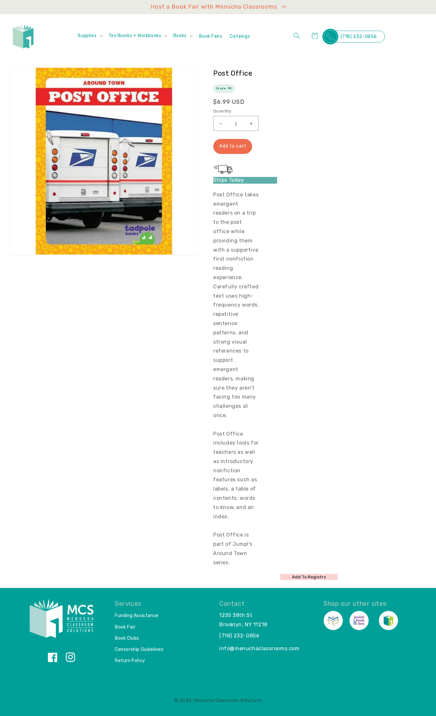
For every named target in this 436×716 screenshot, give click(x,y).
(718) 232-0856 (359, 36)
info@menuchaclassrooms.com (259, 648)
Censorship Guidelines (139, 649)
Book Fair (125, 627)
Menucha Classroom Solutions (228, 700)
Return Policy (130, 660)
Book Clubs (127, 638)
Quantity (222, 111)
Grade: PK (224, 88)
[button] (89, 36)
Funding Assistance (137, 615)
